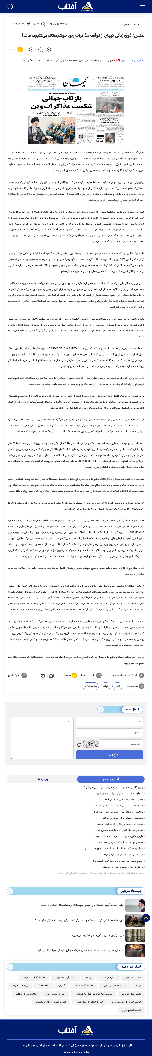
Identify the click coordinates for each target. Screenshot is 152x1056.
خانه (136, 24)
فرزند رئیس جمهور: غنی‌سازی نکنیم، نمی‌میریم (98, 935)
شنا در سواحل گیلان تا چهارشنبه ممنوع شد (120, 830)
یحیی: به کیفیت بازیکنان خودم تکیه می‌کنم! (119, 824)
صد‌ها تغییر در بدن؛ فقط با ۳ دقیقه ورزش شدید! (116, 806)
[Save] (51, 675)
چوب (138, 986)
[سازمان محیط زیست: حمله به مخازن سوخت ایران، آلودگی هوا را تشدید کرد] (134, 950)
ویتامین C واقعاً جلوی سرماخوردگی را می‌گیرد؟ (117, 812)
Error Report (87, 675)
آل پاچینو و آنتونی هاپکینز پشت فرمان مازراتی (118, 794)
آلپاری (62, 986)
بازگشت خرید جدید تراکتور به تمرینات (123, 867)
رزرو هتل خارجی (19, 986)
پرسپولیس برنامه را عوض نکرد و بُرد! (123, 855)
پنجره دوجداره (108, 978)
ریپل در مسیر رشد (55, 994)
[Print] (42, 675)
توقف (105, 686)
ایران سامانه (68, 1052)
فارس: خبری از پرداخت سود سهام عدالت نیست (117, 836)
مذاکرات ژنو (91, 686)
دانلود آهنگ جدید (83, 986)
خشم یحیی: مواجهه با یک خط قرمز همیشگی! (118, 861)
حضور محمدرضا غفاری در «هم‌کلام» (124, 800)
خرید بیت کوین (133, 978)
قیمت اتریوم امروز (131, 1010)
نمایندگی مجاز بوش (65, 978)
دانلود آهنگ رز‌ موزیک (34, 978)
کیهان (117, 686)
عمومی (127, 24)
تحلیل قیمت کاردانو (26, 994)
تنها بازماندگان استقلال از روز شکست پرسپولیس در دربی (112, 849)
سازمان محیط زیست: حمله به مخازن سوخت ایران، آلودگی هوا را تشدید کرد (80, 950)
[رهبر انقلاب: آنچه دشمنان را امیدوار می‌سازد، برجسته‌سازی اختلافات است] (134, 905)
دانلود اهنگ (43, 986)
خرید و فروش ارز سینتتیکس (126, 1002)
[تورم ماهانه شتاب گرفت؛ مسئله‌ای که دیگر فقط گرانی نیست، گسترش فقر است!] (134, 920)
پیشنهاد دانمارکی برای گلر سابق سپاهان (122, 818)
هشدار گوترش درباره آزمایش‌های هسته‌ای (120, 843)
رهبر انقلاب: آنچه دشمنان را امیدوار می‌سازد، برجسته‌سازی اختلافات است (82, 905)
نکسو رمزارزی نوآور (131, 994)
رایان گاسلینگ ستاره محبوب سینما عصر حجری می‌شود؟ (113, 787)
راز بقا (88, 978)
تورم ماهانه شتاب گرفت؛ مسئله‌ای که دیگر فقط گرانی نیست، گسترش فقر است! (100, 873)
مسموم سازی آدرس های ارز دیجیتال (93, 994)
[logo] (76, 6)
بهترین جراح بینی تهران (115, 986)
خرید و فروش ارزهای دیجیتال (51, 1002)
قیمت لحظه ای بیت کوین (89, 1002)
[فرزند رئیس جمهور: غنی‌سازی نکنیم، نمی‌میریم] (134, 935)
